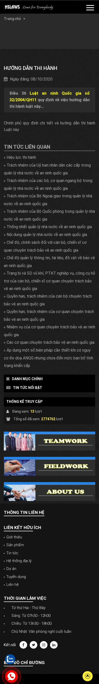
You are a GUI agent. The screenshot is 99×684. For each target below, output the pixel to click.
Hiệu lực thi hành (21, 157)
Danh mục (35, 19)
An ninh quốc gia (17, 34)
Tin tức (12, 553)
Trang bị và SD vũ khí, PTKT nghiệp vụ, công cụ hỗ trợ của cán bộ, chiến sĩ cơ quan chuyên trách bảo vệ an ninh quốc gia (49, 281)
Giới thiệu (14, 537)
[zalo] (10, 659)
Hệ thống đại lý (18, 561)
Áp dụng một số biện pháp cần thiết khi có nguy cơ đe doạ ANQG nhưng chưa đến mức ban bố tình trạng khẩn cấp (48, 358)
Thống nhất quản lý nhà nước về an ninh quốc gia (49, 226)
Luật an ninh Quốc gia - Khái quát (30, 44)
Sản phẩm (15, 545)
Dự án (11, 568)
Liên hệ (12, 584)
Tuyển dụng (16, 576)
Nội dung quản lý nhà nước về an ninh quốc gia (47, 234)
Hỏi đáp (10, 24)
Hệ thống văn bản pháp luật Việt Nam (34, 29)
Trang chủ (13, 19)
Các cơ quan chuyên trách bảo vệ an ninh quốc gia (50, 342)
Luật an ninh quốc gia (21, 39)
